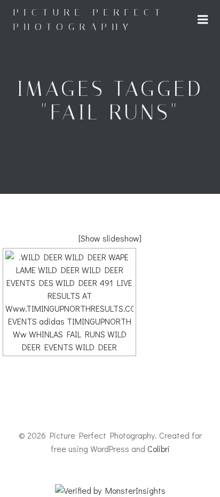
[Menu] (203, 20)
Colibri (158, 448)
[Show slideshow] (110, 238)
